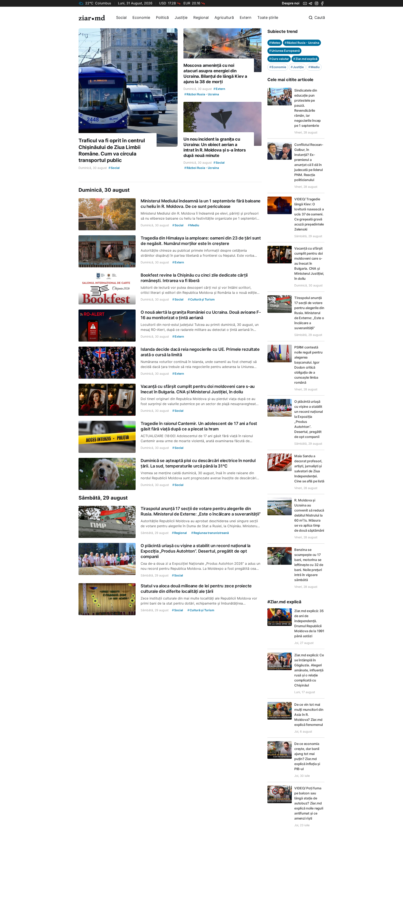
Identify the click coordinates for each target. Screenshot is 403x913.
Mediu (314, 67)
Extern (245, 17)
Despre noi (290, 3)
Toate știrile (267, 17)
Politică (162, 17)
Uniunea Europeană (284, 51)
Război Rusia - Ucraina (302, 43)
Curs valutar (279, 59)
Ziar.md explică (305, 59)
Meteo (274, 43)
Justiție (181, 17)
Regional (201, 17)
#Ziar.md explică (284, 601)
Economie (141, 17)
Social (121, 17)
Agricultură (224, 17)
